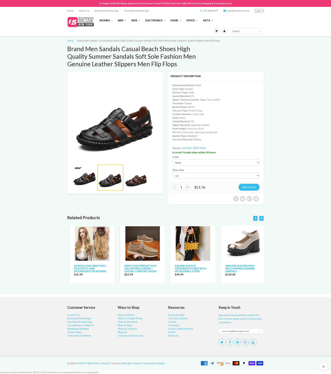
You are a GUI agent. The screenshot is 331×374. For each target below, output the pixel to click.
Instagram (173, 325)
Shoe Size (178, 170)
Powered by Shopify (154, 363)
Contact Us (73, 314)
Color (175, 156)
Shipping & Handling (78, 328)
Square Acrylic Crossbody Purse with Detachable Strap (188, 268)
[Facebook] (229, 342)
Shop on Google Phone (130, 318)
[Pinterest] (237, 342)
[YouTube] (253, 342)
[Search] (260, 31)
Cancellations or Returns (80, 325)
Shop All (122, 332)
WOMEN (104, 20)
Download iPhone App (107, 10)
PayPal (171, 332)
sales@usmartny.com (238, 10)
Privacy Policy (74, 332)
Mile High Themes (131, 363)
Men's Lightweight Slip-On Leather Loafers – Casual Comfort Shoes (138, 268)
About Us (84, 10)
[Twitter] (222, 342)
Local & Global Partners (180, 328)
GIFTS (206, 20)
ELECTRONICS (153, 20)
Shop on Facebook (127, 321)
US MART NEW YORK (194, 148)
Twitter (172, 321)
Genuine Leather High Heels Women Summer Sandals (238, 268)
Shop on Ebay (125, 325)
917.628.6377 (210, 10)
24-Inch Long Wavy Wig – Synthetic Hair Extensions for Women (88, 268)
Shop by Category (127, 328)
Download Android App (136, 10)
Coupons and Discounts (131, 335)
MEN (120, 20)
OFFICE (190, 20)
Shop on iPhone (126, 314)
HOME (174, 20)
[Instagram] (245, 342)
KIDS (134, 20)
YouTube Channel (177, 318)
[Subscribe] (259, 331)
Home (70, 10)
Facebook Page (176, 314)
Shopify (106, 363)
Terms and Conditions (79, 335)
